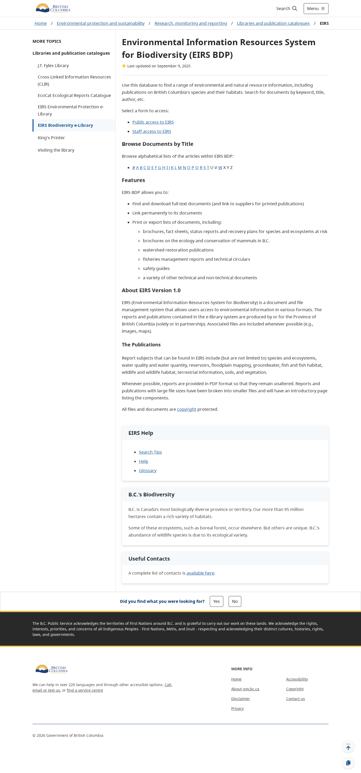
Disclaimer (240, 698)
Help (143, 461)
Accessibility (297, 679)
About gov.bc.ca (245, 688)
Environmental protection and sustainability (101, 23)
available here (200, 573)
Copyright (295, 688)
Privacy (237, 708)
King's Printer (51, 138)
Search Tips (150, 452)
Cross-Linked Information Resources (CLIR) (74, 80)
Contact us (295, 698)
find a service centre (85, 690)
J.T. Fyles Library (53, 65)
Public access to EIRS (153, 122)
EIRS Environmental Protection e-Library (71, 110)
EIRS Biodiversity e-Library (65, 125)
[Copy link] (348, 763)
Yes (216, 601)
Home (41, 23)
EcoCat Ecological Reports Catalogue (74, 95)
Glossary (147, 470)
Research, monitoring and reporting (191, 23)
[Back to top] (348, 746)
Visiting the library (56, 150)
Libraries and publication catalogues (273, 23)
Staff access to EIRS (151, 131)
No (235, 601)
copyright (186, 409)
